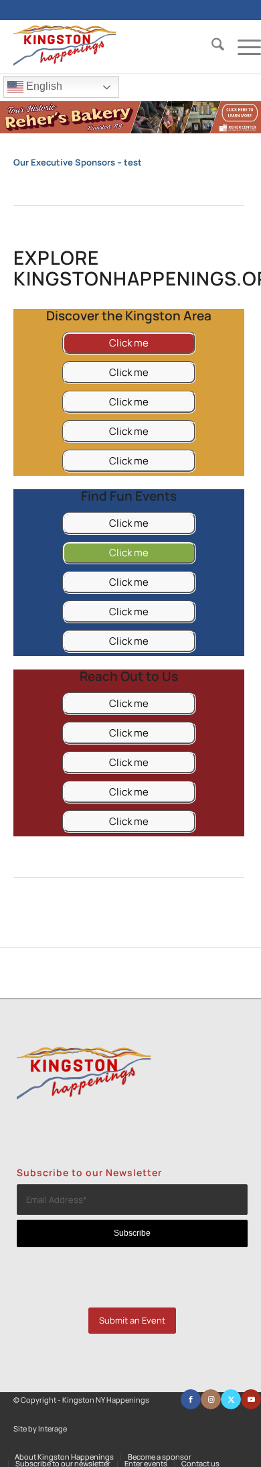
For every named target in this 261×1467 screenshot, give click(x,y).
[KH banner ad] (130, 130)
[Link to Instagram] (211, 1399)
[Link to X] (231, 1399)
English (42, 86)
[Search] (211, 46)
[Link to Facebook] (191, 1399)
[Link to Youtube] (251, 1399)
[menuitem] (211, 46)
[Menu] (242, 46)
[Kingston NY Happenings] (112, 46)
